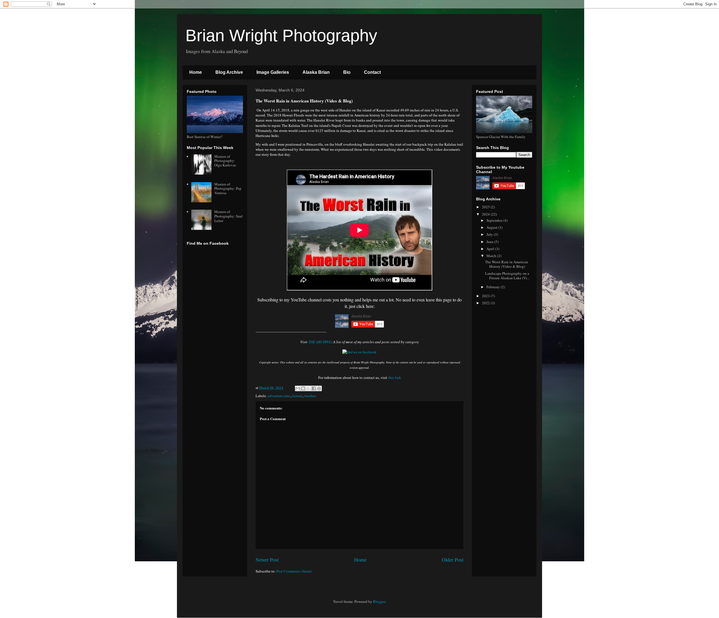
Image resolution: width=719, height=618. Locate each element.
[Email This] (298, 388)
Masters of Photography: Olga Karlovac (225, 161)
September (494, 220)
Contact (372, 72)
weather (310, 395)
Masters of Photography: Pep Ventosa (228, 188)
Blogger (379, 601)
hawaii (297, 395)
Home (195, 72)
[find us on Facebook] (359, 351)
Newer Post (267, 559)
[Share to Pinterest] (319, 388)
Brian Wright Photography (281, 35)
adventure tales (279, 395)
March (491, 255)
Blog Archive (229, 72)
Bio (347, 72)
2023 (486, 295)
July (490, 234)
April (490, 248)
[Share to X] (308, 388)
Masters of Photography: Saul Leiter (228, 216)
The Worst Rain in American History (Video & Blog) (506, 264)
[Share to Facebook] (314, 388)
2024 (486, 214)
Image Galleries (272, 72)
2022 (486, 302)
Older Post (452, 559)
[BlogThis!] (303, 388)
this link (394, 377)
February (493, 286)
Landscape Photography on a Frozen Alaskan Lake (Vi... (507, 275)
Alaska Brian (316, 72)
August (492, 227)
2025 (486, 206)
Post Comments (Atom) (293, 571)
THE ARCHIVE (319, 341)
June (490, 241)
